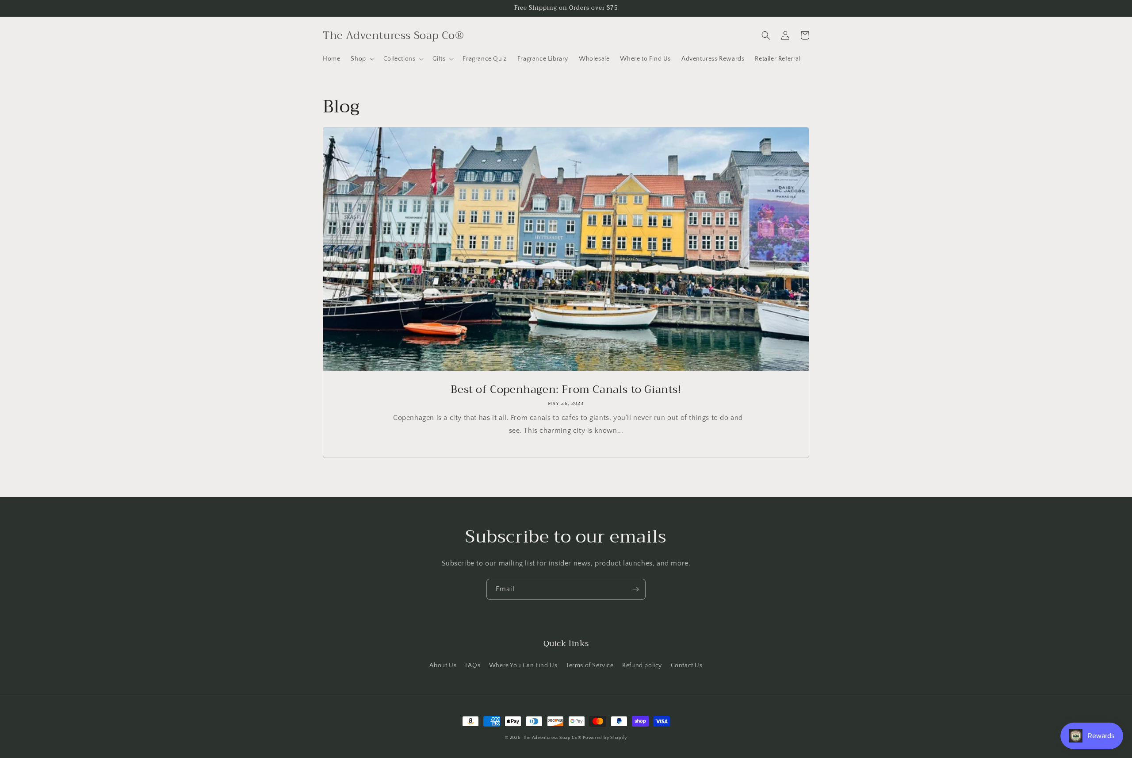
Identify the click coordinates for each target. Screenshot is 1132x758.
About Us (442, 665)
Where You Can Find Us (523, 665)
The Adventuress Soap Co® (552, 737)
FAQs (472, 665)
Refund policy (642, 665)
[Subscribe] (635, 589)
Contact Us (687, 665)
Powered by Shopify (605, 737)
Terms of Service (590, 665)
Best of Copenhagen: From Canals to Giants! (566, 389)
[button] (361, 59)
